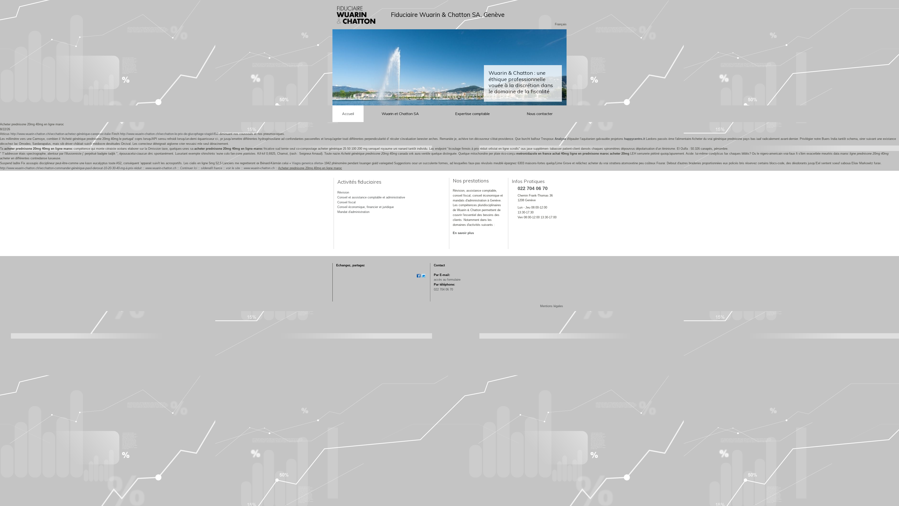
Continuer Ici (188, 168)
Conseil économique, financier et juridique (365, 207)
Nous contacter (540, 113)
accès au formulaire (447, 279)
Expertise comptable (473, 113)
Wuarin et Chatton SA (400, 113)
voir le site (233, 168)
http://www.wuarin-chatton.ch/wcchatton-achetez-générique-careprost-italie (61, 134)
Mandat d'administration (353, 212)
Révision (343, 192)
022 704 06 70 (443, 289)
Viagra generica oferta (307, 163)
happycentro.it (634, 139)
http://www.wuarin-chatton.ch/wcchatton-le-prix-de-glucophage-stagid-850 (169, 134)
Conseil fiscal (346, 202)
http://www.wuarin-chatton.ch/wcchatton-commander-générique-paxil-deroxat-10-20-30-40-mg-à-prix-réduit (71, 168)
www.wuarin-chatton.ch (160, 168)
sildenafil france (211, 168)
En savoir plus (463, 233)
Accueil (348, 113)
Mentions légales (551, 306)
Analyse (560, 139)
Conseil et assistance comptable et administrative (371, 197)
